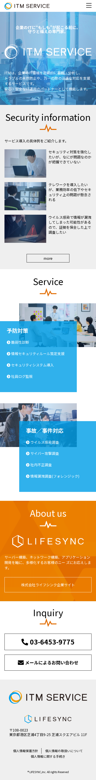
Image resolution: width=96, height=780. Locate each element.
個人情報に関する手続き (48, 756)
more (48, 258)
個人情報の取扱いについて (64, 751)
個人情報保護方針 (25, 751)
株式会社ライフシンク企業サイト (48, 584)
